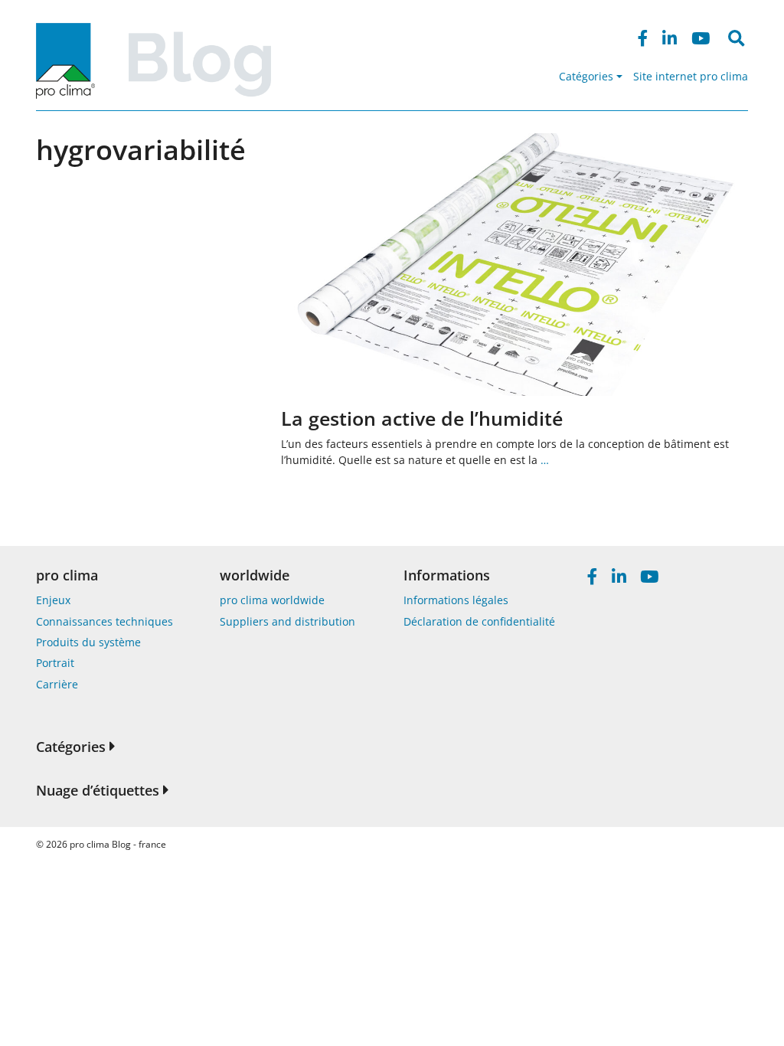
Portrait (55, 662)
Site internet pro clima (690, 76)
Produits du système (88, 642)
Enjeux (53, 600)
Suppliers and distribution (287, 621)
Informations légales (455, 600)
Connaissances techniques (104, 621)
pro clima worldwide (272, 600)
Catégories (586, 76)
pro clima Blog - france (118, 844)
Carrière (57, 684)
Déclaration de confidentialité (479, 621)
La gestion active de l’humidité (422, 418)
